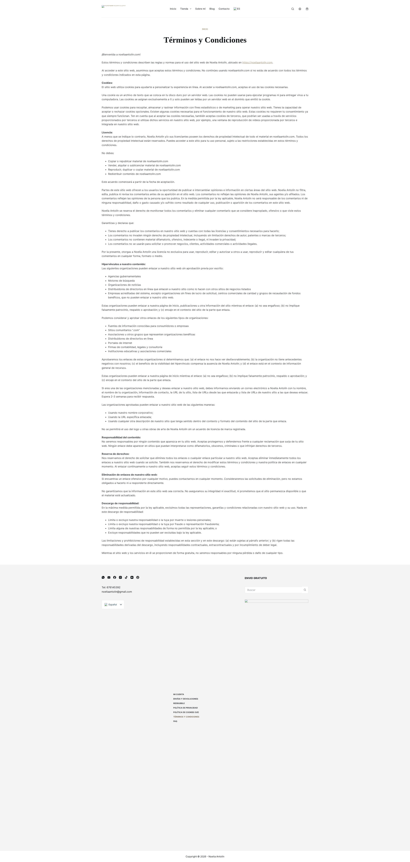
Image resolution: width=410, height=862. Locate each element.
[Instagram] (120, 577)
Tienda (184, 8)
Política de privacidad (185, 708)
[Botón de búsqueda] (305, 590)
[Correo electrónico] (108, 577)
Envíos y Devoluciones (185, 699)
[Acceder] (300, 9)
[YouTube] (132, 577)
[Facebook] (114, 577)
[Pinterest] (137, 577)
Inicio (173, 8)
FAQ (175, 721)
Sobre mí (200, 8)
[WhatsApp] (103, 577)
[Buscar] (292, 9)
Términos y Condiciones (186, 717)
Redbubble (179, 703)
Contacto (224, 8)
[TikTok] (126, 577)
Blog (212, 8)
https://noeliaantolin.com (257, 62)
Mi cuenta (178, 694)
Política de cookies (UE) (186, 712)
